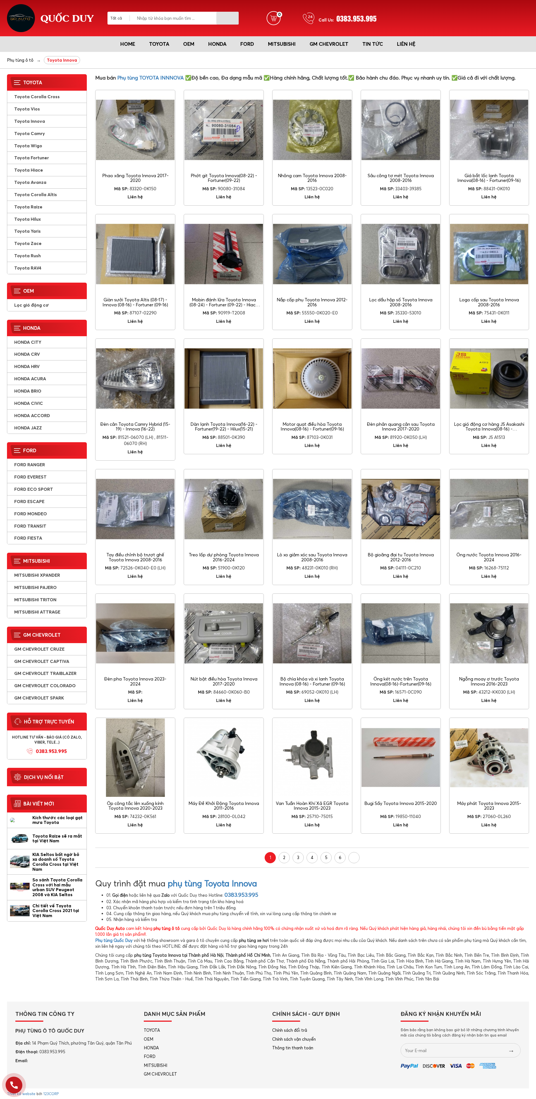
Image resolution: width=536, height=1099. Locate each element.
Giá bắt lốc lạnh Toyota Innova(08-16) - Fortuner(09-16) (489, 178)
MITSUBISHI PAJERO (35, 587)
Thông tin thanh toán (292, 1047)
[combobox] (120, 18)
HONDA (217, 44)
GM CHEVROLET (329, 44)
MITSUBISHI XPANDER (37, 575)
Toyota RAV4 (27, 268)
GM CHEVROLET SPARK (39, 698)
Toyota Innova (29, 121)
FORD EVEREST (30, 477)
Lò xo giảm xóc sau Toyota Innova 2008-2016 (312, 557)
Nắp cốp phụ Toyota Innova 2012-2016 (312, 302)
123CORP (51, 1093)
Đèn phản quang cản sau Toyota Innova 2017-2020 (401, 426)
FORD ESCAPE (29, 501)
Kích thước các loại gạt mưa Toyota (57, 820)
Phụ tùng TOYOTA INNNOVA (150, 77)
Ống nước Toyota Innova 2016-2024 (488, 557)
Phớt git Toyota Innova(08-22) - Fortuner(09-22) (224, 178)
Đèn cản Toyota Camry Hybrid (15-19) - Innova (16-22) (135, 426)
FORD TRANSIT (30, 526)
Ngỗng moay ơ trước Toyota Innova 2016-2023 (489, 681)
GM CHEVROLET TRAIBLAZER (45, 673)
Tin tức (372, 44)
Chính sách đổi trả (289, 1030)
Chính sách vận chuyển (294, 1039)
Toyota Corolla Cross (37, 96)
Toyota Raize (28, 207)
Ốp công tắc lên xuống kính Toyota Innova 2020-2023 (135, 805)
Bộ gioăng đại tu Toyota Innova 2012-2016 (401, 557)
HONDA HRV (27, 366)
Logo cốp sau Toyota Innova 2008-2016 (489, 302)
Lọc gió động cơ (31, 305)
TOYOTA (159, 44)
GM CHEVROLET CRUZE (39, 649)
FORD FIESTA (28, 538)
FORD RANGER (29, 464)
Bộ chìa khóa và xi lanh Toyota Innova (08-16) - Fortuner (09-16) (312, 681)
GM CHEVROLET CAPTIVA (41, 661)
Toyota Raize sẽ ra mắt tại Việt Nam (57, 838)
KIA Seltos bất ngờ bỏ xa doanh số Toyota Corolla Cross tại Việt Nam (55, 862)
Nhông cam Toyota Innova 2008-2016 (312, 178)
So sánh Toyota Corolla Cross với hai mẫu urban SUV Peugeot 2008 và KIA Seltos (57, 887)
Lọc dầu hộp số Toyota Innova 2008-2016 (400, 302)
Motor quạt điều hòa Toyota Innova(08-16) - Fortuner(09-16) (312, 426)
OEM (188, 44)
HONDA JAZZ (28, 428)
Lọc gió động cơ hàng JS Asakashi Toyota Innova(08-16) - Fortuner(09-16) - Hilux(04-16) (489, 429)
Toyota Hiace (28, 170)
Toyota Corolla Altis (35, 194)
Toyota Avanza (30, 182)
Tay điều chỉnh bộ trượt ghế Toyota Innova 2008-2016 (135, 557)
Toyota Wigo (28, 145)
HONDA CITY (27, 342)
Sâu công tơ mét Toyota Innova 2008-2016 (401, 178)
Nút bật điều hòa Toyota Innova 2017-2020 (223, 681)
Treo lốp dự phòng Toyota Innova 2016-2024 (224, 557)
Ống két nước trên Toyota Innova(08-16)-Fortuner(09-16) (400, 681)
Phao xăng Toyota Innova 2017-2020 (135, 178)
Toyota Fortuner (31, 157)
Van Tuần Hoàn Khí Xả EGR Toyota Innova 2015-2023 (312, 805)
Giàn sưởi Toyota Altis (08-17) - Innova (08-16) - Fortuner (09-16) (135, 302)
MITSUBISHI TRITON (35, 599)
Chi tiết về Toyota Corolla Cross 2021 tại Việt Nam (55, 910)
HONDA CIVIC (28, 403)
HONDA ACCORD (32, 415)
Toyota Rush (27, 255)
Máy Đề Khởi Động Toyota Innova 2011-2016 (223, 805)
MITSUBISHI (282, 44)
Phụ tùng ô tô (20, 60)
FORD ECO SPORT (33, 489)
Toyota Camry (29, 133)
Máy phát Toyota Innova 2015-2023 (489, 805)
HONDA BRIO (27, 391)
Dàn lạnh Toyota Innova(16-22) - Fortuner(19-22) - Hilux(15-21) (223, 426)
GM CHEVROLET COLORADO (45, 685)
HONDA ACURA (30, 378)
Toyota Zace (28, 243)
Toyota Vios (27, 109)
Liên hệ (406, 44)
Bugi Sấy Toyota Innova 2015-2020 (400, 803)
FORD (247, 44)
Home (127, 44)
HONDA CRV (27, 354)
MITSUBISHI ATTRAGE (37, 612)
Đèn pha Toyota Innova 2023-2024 (135, 681)
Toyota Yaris (27, 231)
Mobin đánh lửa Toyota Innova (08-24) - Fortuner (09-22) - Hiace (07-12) (224, 304)
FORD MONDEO (30, 513)
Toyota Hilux (27, 219)
